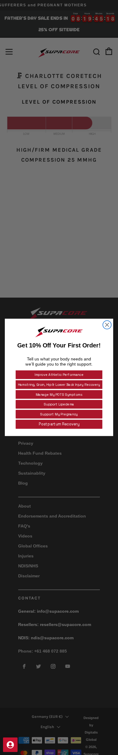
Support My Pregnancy (58, 414)
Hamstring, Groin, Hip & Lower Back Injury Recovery (59, 384)
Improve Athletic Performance (59, 375)
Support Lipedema (59, 404)
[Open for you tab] (10, 744)
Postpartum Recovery (59, 424)
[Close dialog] (107, 325)
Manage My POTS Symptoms (59, 394)
